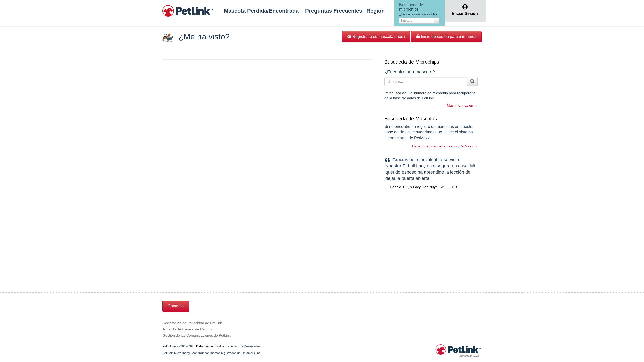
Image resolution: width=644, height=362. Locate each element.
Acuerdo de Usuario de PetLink (187, 329)
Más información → (462, 105)
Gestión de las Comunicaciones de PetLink (197, 335)
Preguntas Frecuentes (333, 11)
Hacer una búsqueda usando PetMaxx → (445, 146)
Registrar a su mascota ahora (378, 36)
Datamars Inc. (205, 346)
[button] (390, 11)
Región (375, 11)
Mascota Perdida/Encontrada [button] (261, 11)
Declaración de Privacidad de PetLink (192, 323)
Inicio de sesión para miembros (448, 36)
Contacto (176, 306)
